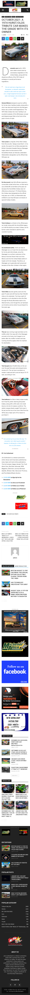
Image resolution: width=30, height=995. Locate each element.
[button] (3, 10)
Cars (7, 14)
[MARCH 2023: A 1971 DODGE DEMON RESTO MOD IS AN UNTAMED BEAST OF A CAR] (22, 788)
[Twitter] (7, 38)
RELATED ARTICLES (8, 566)
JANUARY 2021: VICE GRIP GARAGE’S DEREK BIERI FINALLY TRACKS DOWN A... (19, 877)
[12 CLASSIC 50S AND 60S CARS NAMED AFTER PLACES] (6, 857)
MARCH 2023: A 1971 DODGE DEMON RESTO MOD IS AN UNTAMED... (22, 796)
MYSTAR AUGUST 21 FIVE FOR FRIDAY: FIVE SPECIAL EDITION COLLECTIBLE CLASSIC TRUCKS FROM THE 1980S (19, 574)
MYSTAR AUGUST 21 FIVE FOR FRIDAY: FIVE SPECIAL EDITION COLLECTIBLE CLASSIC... (19, 848)
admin (4, 34)
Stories (13, 16)
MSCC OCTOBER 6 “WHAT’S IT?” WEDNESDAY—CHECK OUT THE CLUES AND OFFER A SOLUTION (8, 537)
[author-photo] (15, 555)
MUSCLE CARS (8, 16)
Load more (14, 775)
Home (3, 14)
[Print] (22, 38)
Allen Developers (20, 991)
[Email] (18, 38)
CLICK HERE (7, 477)
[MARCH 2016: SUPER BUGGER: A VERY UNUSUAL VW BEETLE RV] (6, 886)
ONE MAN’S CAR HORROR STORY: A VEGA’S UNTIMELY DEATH (18, 760)
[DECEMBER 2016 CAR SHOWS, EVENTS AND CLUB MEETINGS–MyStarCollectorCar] (6, 742)
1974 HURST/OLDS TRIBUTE (12, 514)
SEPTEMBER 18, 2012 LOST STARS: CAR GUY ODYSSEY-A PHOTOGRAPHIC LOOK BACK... (19, 752)
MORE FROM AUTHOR (21, 566)
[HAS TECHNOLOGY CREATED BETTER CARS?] (6, 584)
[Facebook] (3, 38)
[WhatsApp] (14, 38)
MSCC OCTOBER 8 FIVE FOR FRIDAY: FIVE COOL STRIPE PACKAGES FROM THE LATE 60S (21, 536)
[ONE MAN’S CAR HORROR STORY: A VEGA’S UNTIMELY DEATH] (6, 761)
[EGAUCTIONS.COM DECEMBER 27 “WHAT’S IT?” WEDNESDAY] (6, 770)
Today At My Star (19, 16)
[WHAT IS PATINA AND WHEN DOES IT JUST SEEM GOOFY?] (6, 895)
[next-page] (5, 601)
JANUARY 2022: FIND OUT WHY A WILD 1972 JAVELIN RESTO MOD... (22, 812)
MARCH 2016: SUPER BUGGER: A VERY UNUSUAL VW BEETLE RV (19, 886)
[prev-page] (3, 601)
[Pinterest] (11, 38)
